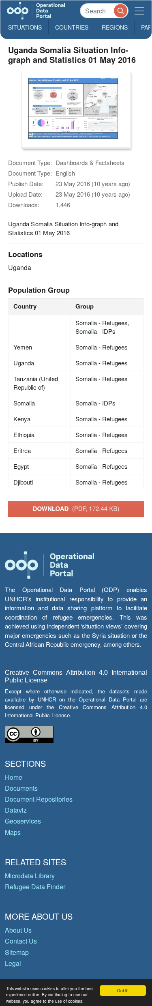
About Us (18, 930)
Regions (115, 27)
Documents (21, 788)
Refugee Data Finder (35, 886)
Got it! (122, 990)
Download (76, 508)
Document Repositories (39, 799)
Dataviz (16, 810)
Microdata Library (30, 875)
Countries (71, 27)
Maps (13, 832)
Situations (25, 27)
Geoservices (23, 821)
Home (13, 777)
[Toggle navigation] (139, 11)
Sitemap (17, 952)
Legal (13, 963)
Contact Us (21, 941)
